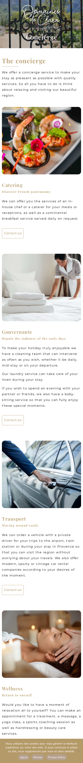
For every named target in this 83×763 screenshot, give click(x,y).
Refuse (37, 757)
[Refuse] (78, 751)
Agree (24, 757)
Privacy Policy (56, 757)
